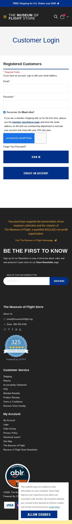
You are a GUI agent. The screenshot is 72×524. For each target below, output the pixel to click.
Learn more (54, 507)
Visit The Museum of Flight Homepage (34, 240)
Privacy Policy (10, 433)
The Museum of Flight (14, 445)
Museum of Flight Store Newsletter (20, 449)
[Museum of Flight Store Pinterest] (8, 329)
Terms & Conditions (13, 401)
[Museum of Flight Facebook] (12, 329)
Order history (9, 428)
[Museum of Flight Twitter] (16, 329)
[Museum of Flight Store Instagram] (5, 329)
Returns (7, 380)
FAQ (5, 389)
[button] (55, 16)
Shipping (7, 376)
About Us (8, 314)
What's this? (28, 112)
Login (6, 424)
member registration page (26, 122)
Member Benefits (11, 393)
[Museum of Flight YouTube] (20, 329)
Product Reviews (11, 397)
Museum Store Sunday (14, 406)
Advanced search (11, 437)
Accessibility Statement (15, 385)
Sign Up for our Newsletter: (22, 275)
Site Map (7, 441)
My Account (9, 420)
